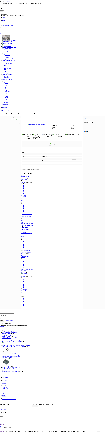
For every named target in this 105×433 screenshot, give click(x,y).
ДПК (6, 66)
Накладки (6, 98)
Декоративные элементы (7, 84)
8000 (23, 190)
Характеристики (13, 121)
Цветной (6, 52)
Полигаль (71, 126)
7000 (23, 209)
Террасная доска (9, 44)
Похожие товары (13, 123)
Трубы (4, 62)
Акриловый (7, 57)
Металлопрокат (9, 46)
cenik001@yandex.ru (3, 409)
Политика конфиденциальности (6, 24)
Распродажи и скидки (5, 388)
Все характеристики (71, 125)
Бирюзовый (24, 169)
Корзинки (6, 89)
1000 (23, 185)
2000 (23, 186)
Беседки (5, 64)
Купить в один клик (9, 423)
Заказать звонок (8, 1)
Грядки (5, 65)
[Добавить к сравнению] (50, 119)
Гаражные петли (6, 76)
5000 (23, 188)
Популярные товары (5, 387)
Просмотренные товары (3, 327)
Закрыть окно (2, 326)
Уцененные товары (4, 389)
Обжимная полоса (7, 91)
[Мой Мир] (86, 131)
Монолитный (5, 50)
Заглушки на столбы (6, 77)
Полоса (6, 93)
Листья (6, 90)
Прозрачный (7, 51)
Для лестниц (5, 95)
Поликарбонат (4, 376)
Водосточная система (12, 41)
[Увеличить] (36, 124)
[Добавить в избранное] (50, 117)
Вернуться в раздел (12, 117)
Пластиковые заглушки (7, 78)
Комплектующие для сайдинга (9, 58)
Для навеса (28, 169)
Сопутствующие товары (13, 47)
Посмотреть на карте (29, 405)
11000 (23, 192)
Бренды (3, 19)
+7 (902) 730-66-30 (2, 1)
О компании (3, 17)
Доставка (3, 20)
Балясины (5, 82)
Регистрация (3, 30)
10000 (23, 211)
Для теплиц (37, 169)
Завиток (6, 87)
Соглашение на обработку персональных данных (9, 399)
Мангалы (5, 69)
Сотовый (5, 49)
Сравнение (27, 229)
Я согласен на (8, 320)
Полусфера (6, 94)
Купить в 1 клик (23, 229)
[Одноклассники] (85, 131)
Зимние (6, 71)
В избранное (23, 182)
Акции (3, 23)
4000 (23, 187)
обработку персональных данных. (10, 320)
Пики (6, 99)
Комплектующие (10, 43)
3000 (23, 206)
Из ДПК (5, 80)
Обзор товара (13, 119)
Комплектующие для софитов (9, 59)
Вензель (6, 86)
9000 (23, 191)
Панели (5, 54)
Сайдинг (5, 56)
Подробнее (22, 200)
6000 (23, 208)
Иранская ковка (6, 102)
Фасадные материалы (13, 40)
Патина (6, 92)
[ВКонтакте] (84, 131)
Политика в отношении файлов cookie (7, 25)
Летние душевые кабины (7, 68)
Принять (98, 431)
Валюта (6, 85)
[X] (87, 131)
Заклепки (5, 101)
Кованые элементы (10, 45)
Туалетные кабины (6, 73)
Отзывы (3, 18)
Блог (2, 22)
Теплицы (5, 70)
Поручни (6, 97)
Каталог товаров (2, 33)
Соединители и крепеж (8, 67)
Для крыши (32, 169)
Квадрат (6, 88)
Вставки (6, 83)
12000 (23, 193)
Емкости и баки (9, 42)
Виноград (6, 96)
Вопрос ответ (4, 396)
